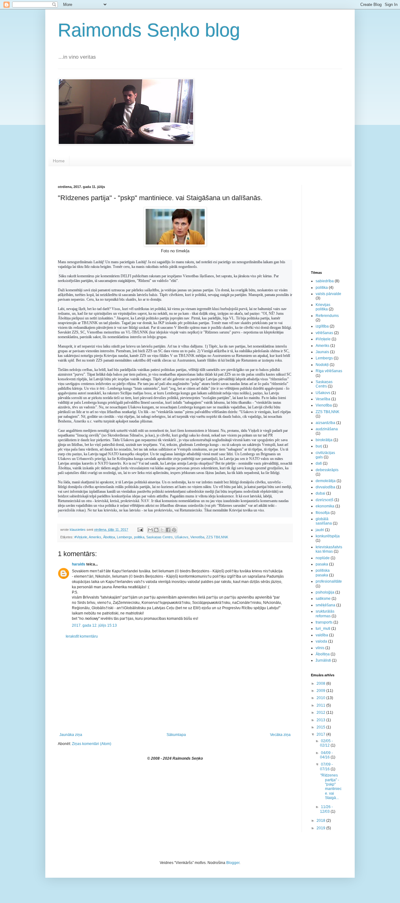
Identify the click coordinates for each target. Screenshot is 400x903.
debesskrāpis (327, 470)
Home (59, 160)
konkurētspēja (328, 536)
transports (324, 622)
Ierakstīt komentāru (82, 636)
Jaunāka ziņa (70, 735)
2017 (321, 734)
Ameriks (95, 537)
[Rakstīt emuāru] (156, 530)
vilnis (320, 648)
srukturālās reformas (325, 613)
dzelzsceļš (324, 500)
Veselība (323, 399)
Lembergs (124, 537)
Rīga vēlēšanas (329, 371)
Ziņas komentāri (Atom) (91, 744)
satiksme (323, 598)
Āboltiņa (109, 537)
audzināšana (327, 429)
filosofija (323, 513)
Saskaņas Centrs (159, 537)
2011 (321, 705)
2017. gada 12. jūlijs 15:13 (94, 625)
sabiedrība (325, 281)
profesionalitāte (329, 581)
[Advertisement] (175, 686)
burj (319, 446)
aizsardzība (325, 423)
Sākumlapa (176, 735)
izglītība (322, 326)
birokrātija (324, 440)
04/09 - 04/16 (326, 755)
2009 (321, 690)
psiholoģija (325, 592)
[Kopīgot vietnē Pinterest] (174, 530)
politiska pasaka (323, 572)
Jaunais (322, 352)
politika (139, 537)
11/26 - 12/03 (326, 809)
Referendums (327, 315)
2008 (321, 683)
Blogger (232, 863)
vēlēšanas (324, 333)
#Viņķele (80, 537)
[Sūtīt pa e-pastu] (150, 530)
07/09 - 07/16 (326, 766)
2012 (321, 712)
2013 (321, 720)
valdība (322, 635)
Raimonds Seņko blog (149, 30)
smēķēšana (325, 605)
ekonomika (325, 506)
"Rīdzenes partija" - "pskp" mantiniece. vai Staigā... (331, 786)
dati (319, 463)
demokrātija (326, 481)
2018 (321, 820)
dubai (320, 493)
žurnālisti (323, 660)
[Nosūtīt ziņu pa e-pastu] (140, 529)
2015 (321, 727)
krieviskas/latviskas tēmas (329, 549)
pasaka (322, 564)
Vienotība (197, 537)
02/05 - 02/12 (326, 743)
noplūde (323, 558)
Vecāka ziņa (280, 735)
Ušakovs (181, 537)
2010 (321, 698)
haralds (78, 564)
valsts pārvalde (328, 294)
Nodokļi (322, 365)
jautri (320, 530)
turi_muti (323, 628)
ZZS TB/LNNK (217, 537)
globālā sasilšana (324, 521)
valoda (321, 641)
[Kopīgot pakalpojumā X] (162, 530)
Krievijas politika (323, 307)
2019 (321, 828)
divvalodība (325, 487)
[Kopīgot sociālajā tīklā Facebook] (168, 530)
